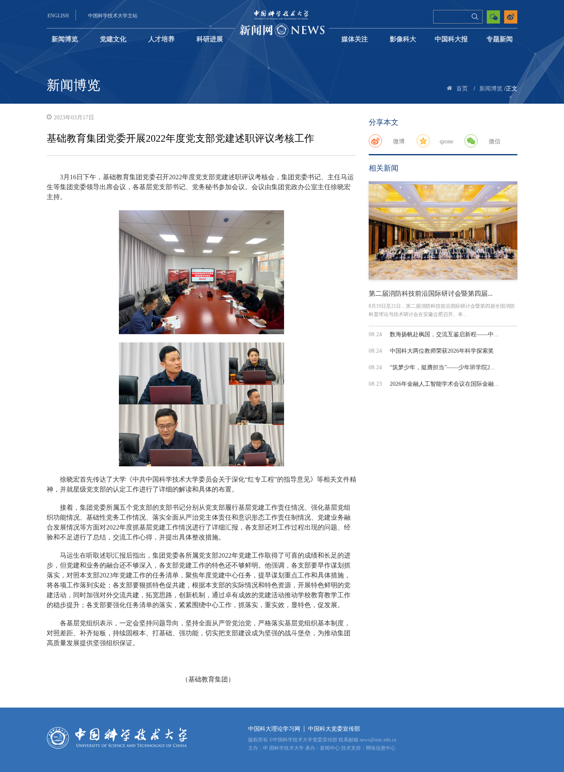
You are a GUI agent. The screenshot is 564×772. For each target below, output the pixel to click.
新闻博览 (65, 39)
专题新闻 (499, 39)
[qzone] (423, 140)
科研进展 (210, 39)
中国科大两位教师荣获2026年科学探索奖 (442, 351)
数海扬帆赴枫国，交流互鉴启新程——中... (444, 334)
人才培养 (161, 39)
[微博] (375, 140)
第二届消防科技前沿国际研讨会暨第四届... (431, 293)
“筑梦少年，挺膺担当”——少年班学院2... (442, 367)
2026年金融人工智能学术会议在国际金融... (444, 384)
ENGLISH (58, 16)
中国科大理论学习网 (274, 729)
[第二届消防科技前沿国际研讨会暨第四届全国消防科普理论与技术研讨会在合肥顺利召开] (443, 230)
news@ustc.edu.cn (378, 740)
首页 (462, 89)
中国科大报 (451, 39)
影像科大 (403, 39)
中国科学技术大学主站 (112, 16)
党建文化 (113, 39)
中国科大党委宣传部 (334, 729)
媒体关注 (354, 39)
